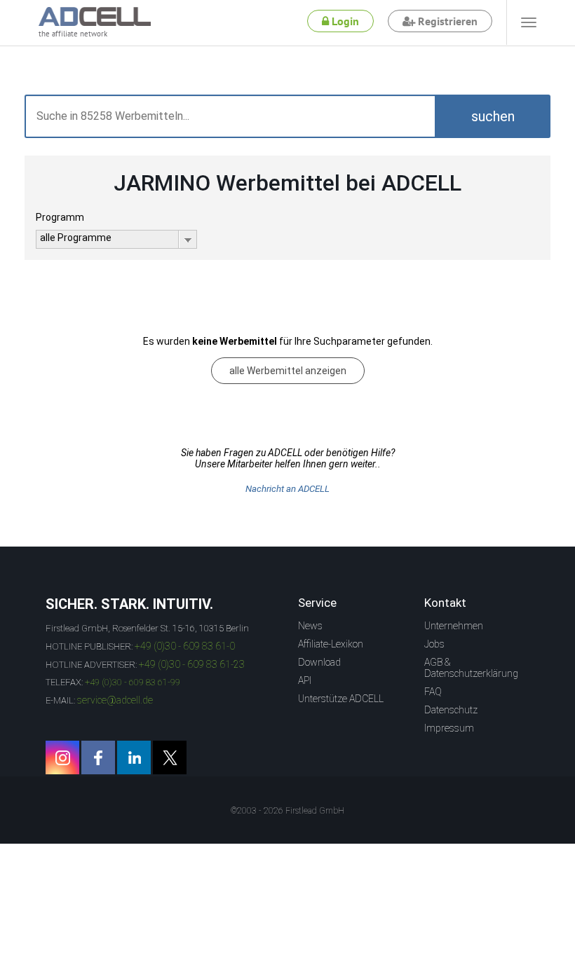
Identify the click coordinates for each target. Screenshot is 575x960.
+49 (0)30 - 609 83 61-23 (192, 664)
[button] (492, 116)
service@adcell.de (115, 700)
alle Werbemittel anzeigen (287, 370)
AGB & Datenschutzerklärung (471, 668)
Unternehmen (453, 625)
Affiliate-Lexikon (330, 644)
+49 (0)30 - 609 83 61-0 (185, 646)
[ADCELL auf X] (170, 757)
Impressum (449, 728)
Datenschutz (451, 709)
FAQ (433, 691)
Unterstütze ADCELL (341, 698)
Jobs (434, 644)
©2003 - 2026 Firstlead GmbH (287, 811)
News (310, 625)
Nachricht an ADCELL (287, 489)
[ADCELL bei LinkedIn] (134, 757)
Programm (60, 217)
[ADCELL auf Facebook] (98, 757)
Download (319, 662)
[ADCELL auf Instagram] (62, 757)
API (304, 680)
